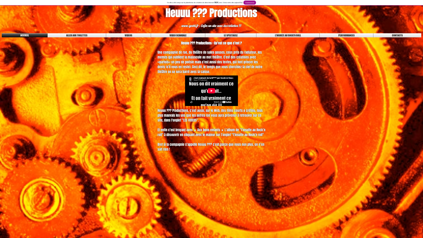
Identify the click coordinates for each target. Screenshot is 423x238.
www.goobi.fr (190, 26)
